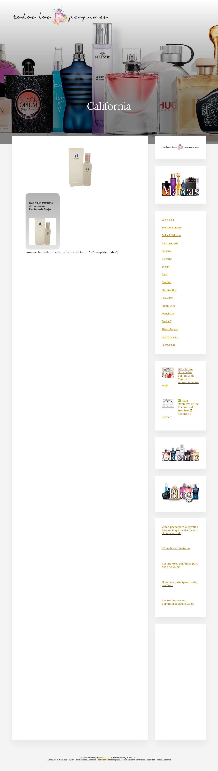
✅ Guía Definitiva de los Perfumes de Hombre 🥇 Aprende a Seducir (180, 409)
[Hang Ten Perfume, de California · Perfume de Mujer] (42, 231)
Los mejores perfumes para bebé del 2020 (180, 565)
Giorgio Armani (170, 243)
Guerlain (166, 282)
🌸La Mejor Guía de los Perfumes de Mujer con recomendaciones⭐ (180, 377)
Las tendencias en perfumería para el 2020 (178, 602)
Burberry (166, 251)
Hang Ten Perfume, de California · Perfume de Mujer (41, 206)
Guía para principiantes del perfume (179, 583)
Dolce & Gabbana (171, 235)
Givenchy (167, 259)
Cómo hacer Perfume (176, 548)
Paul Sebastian (170, 337)
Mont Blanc (168, 313)
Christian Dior (169, 290)
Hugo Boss (167, 298)
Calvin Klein (168, 219)
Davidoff (166, 321)
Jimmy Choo (168, 305)
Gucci (164, 274)
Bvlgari (165, 266)
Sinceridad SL (103, 758)
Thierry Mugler (170, 329)
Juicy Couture (168, 345)
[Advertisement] (109, 57)
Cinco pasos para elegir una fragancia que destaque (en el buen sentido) (180, 530)
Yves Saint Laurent (172, 227)
